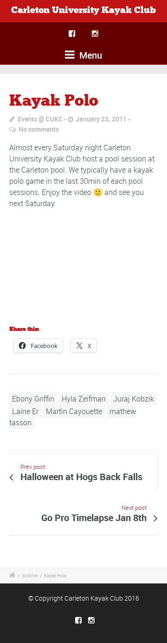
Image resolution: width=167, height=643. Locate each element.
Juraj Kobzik (133, 399)
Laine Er (25, 411)
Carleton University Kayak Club (83, 10)
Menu (89, 55)
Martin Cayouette (74, 411)
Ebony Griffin (33, 399)
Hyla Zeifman (84, 399)
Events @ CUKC (40, 118)
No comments (39, 129)
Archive (30, 575)
